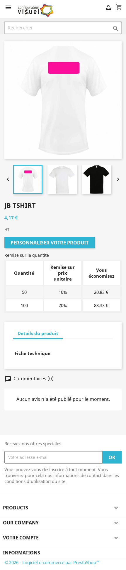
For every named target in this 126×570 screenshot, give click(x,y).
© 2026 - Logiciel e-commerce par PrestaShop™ (52, 562)
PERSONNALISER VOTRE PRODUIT (49, 242)
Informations (21, 552)
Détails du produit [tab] (38, 333)
